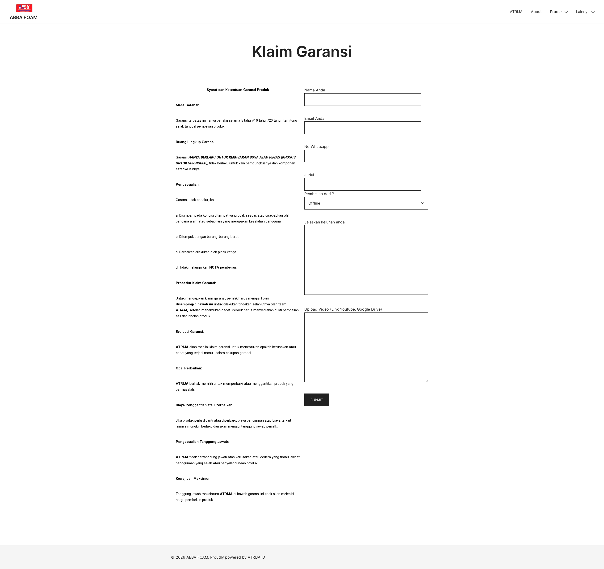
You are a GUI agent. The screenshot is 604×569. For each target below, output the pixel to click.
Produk (556, 11)
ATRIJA (516, 11)
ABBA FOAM (24, 17)
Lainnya (583, 11)
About (536, 11)
